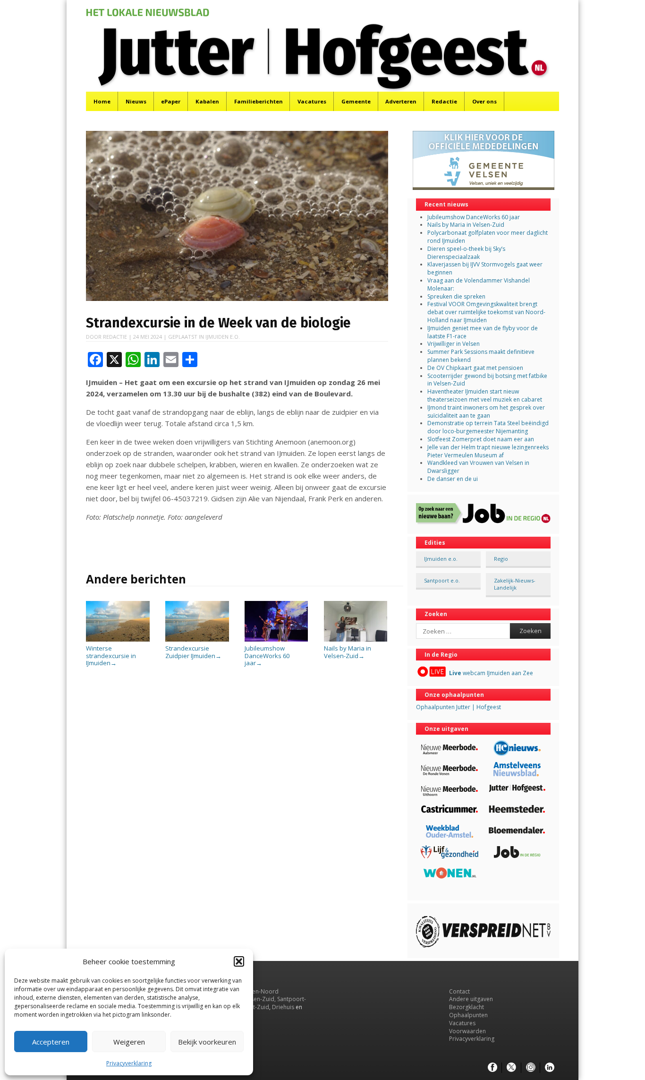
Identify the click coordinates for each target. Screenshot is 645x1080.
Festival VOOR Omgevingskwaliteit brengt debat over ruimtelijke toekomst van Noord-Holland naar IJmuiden (486, 312)
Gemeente (356, 101)
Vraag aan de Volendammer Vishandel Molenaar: (478, 284)
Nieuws (136, 101)
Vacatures (311, 101)
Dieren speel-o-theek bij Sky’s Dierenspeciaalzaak (466, 253)
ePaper (170, 101)
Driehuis (283, 1007)
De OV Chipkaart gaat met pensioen (475, 368)
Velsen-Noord (260, 991)
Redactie (444, 101)
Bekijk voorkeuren (207, 1041)
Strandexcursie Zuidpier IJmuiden (193, 652)
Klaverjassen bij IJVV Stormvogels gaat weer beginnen (485, 268)
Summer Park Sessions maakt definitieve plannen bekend (481, 356)
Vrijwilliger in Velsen (453, 344)
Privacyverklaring (129, 1063)
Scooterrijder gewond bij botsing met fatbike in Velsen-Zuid (487, 380)
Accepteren (50, 1041)
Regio (501, 558)
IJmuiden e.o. (222, 336)
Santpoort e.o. (442, 580)
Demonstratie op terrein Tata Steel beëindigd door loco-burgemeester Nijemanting (488, 427)
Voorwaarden (467, 1031)
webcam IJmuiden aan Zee (491, 673)
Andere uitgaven (471, 999)
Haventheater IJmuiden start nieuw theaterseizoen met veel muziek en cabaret (484, 395)
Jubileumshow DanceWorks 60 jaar (267, 655)
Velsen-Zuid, (259, 999)
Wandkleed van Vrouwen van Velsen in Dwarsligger (478, 467)
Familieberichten (258, 101)
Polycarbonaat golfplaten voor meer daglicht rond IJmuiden (487, 237)
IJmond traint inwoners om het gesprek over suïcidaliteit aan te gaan (486, 411)
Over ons (484, 101)
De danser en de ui (452, 479)
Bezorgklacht (466, 1007)
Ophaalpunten (468, 1015)
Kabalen (207, 101)
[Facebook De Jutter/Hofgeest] (492, 1068)
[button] (239, 961)
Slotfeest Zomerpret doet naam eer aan (480, 439)
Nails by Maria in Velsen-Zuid (347, 652)
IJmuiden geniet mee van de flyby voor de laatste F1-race (482, 332)
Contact (459, 991)
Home (101, 101)
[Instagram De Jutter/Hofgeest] (530, 1068)
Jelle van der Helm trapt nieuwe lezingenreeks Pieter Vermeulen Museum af (488, 451)
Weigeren (129, 1041)
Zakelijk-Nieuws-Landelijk (514, 584)
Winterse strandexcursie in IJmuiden (111, 655)
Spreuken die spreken (456, 296)
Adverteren (400, 101)
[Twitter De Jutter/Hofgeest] (511, 1068)
